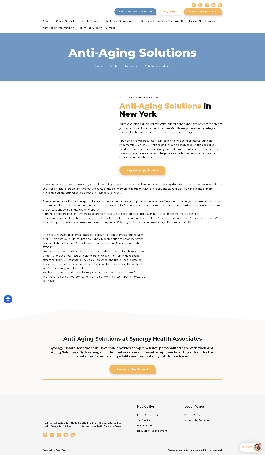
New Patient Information (57, 27)
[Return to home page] (60, 9)
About (46, 21)
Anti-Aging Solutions (157, 66)
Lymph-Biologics (90, 21)
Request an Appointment (152, 430)
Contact (110, 27)
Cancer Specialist (66, 21)
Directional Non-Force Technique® (162, 21)
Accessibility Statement (197, 420)
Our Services (144, 420)
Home (99, 66)
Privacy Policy (192, 415)
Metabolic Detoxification (120, 21)
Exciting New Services (202, 21)
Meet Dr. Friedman (148, 415)
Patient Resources (89, 27)
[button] (194, 5)
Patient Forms (145, 425)
